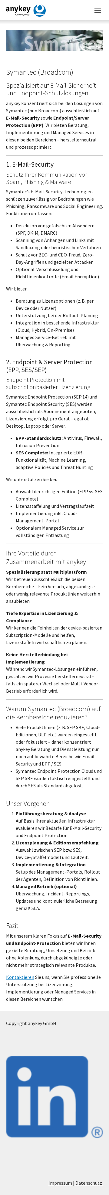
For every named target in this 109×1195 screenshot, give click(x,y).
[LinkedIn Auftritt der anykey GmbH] (54, 1097)
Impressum (60, 1183)
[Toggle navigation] (98, 10)
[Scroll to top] (95, 1181)
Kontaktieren (20, 977)
